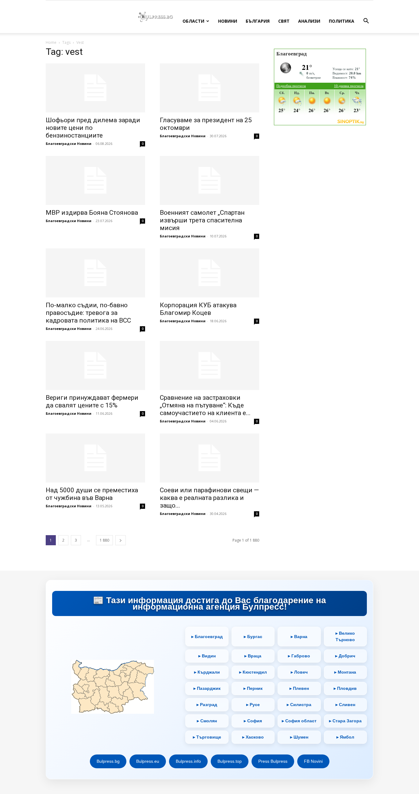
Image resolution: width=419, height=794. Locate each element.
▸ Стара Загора (345, 720)
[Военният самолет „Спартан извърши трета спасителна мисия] (209, 180)
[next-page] (120, 540)
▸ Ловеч (299, 672)
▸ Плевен (299, 688)
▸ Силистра (299, 704)
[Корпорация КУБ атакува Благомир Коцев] (209, 272)
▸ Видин (207, 655)
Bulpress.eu (147, 761)
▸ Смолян (207, 720)
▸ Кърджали (207, 672)
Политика (341, 21)
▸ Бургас (253, 636)
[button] (366, 22)
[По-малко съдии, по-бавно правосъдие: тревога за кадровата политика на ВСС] (95, 272)
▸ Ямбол (345, 737)
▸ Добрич (345, 655)
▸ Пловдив (345, 688)
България (258, 21)
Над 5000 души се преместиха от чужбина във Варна (92, 493)
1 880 (104, 540)
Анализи (309, 21)
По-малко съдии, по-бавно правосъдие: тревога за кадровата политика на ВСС (88, 312)
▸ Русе (253, 704)
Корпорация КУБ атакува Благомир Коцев (198, 308)
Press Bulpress (272, 761)
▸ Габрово (299, 655)
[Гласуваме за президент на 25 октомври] (209, 87)
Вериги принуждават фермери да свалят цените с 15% (92, 401)
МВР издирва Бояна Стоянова (92, 212)
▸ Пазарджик (207, 688)
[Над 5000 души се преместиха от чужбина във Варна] (95, 457)
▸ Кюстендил (253, 672)
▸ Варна (299, 636)
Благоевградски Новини (68, 143)
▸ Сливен (345, 704)
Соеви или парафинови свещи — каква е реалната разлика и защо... (209, 497)
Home (51, 42)
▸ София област (299, 720)
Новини (227, 21)
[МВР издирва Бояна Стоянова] (95, 180)
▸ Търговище (207, 737)
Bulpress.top (229, 761)
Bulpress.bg (108, 761)
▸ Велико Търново (345, 636)
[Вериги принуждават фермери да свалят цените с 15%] (95, 365)
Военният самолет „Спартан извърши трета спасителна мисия (202, 220)
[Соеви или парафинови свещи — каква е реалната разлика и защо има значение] (209, 457)
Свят (284, 21)
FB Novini (313, 761)
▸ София (253, 720)
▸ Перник (253, 688)
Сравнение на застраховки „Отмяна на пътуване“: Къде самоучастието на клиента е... (205, 405)
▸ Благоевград (207, 636)
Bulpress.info (188, 761)
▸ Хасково (253, 737)
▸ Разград (207, 704)
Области (193, 21)
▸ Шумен (299, 737)
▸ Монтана (345, 672)
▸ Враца (252, 655)
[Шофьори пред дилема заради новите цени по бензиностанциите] (95, 87)
